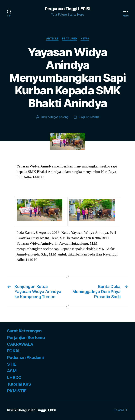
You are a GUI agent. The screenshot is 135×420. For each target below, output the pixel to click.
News (85, 38)
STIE (11, 364)
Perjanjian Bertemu (26, 337)
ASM (12, 370)
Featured (69, 38)
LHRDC (14, 377)
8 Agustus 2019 (89, 117)
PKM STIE (17, 390)
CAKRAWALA (20, 344)
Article (52, 38)
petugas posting (58, 117)
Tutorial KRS (19, 384)
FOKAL (14, 350)
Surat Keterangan (24, 330)
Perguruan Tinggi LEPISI (67, 9)
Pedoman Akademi (25, 357)
